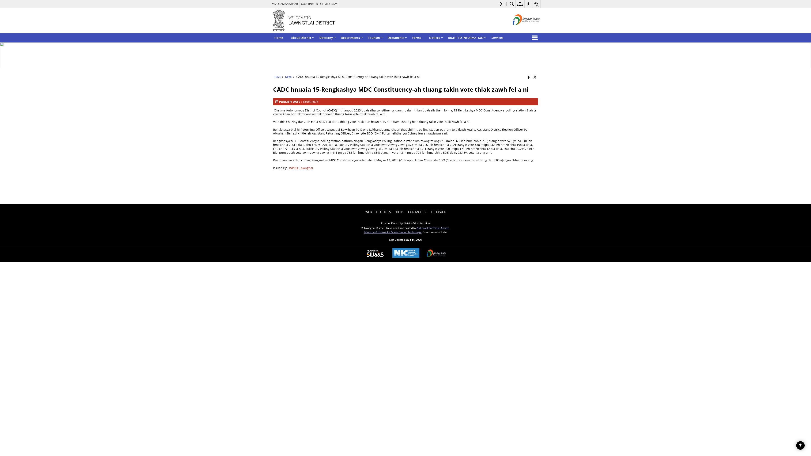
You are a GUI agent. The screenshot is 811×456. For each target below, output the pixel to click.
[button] (536, 37)
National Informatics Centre (433, 227)
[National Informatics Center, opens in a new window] (406, 253)
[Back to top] (800, 445)
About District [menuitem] (301, 38)
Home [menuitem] (278, 38)
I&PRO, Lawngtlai (301, 168)
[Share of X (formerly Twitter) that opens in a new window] (534, 77)
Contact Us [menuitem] (417, 212)
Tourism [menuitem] (374, 38)
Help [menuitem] (399, 212)
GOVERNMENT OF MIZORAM (319, 4)
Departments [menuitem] (350, 38)
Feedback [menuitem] (438, 212)
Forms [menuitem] (416, 38)
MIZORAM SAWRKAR (285, 4)
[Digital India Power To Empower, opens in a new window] (436, 253)
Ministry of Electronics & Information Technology (392, 232)
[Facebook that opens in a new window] (528, 77)
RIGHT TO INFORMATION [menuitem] (465, 38)
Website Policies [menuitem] (378, 212)
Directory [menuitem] (326, 38)
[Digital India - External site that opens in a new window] (521, 29)
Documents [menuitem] (396, 38)
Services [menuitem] (497, 38)
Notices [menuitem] (434, 38)
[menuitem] (503, 4)
